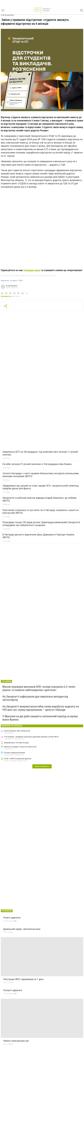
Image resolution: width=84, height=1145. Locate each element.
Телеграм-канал (31, 270)
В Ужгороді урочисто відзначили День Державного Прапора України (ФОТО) (38, 536)
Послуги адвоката (12, 990)
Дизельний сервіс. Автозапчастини (21, 929)
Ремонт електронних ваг (16, 1040)
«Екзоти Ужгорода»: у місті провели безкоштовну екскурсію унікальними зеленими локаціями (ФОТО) (40, 475)
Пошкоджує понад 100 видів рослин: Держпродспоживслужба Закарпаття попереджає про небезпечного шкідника (41, 524)
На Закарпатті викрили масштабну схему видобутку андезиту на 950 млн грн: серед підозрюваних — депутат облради (40, 708)
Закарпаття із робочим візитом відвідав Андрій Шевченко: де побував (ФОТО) (39, 499)
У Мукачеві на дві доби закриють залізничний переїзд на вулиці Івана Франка (40, 718)
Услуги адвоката (12, 917)
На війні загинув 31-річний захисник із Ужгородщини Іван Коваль (37, 464)
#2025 (21, 281)
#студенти (13, 281)
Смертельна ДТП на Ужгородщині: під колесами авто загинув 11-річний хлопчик (40, 453)
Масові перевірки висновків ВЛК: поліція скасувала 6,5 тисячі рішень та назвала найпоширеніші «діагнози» (38, 688)
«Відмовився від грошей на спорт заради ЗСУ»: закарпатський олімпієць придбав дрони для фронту (40, 487)
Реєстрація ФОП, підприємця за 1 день (23, 979)
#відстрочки (5, 281)
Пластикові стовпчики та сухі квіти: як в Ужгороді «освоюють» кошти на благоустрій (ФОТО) (40, 511)
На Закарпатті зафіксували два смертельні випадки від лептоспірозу (35, 698)
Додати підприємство (42, 766)
